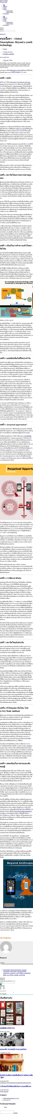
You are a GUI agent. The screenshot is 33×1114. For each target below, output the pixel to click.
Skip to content (4, 0)
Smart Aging (13, 971)
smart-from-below (17, 86)
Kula (5, 1107)
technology (12, 973)
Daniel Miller (6, 970)
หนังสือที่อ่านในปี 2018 (7, 1028)
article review (9, 12)
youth (17, 973)
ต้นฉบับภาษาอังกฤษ (16, 70)
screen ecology (26, 323)
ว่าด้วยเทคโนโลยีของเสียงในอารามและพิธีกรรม (15, 1086)
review (5, 9)
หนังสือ (16, 975)
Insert (15, 1113)
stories (4, 8)
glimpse (5, 6)
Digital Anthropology (15, 970)
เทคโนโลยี (22, 975)
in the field (6, 13)
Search (1, 28)
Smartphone (6, 973)
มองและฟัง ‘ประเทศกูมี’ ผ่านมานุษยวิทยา (13, 1049)
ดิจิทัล (21, 973)
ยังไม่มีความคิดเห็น (8, 54)
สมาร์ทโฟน (10, 975)
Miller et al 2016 (20, 128)
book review (9, 10)
